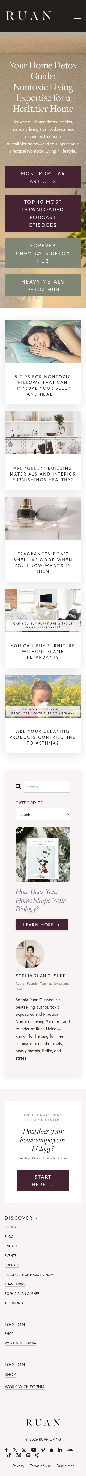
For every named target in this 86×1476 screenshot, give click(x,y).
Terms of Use (40, 1465)
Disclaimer (65, 1465)
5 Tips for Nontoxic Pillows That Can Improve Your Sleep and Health (43, 385)
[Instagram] (24, 1450)
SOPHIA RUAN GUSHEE (22, 1293)
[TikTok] (9, 1455)
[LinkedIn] (60, 1450)
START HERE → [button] (43, 1180)
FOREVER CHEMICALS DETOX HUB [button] (43, 253)
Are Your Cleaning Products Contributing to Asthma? (43, 737)
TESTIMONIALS (16, 1303)
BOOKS (10, 1227)
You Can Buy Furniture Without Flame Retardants (43, 651)
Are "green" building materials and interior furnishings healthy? (43, 474)
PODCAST (12, 1265)
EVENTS (10, 1255)
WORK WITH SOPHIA (20, 1343)
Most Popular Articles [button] (43, 177)
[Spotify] (28, 1455)
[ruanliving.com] (43, 341)
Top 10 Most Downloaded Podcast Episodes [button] (43, 213)
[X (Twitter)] (15, 1450)
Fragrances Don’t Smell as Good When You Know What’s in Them (43, 562)
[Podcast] (37, 1455)
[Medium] (18, 1455)
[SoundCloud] (70, 1450)
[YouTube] (34, 1450)
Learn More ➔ (41, 924)
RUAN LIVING (15, 1284)
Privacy (18, 1465)
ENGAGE (11, 1246)
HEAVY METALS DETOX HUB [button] (43, 285)
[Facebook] (6, 1450)
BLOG (9, 1236)
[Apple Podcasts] (51, 1450)
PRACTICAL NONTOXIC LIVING (27, 1274)
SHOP (9, 1333)
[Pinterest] (43, 1450)
